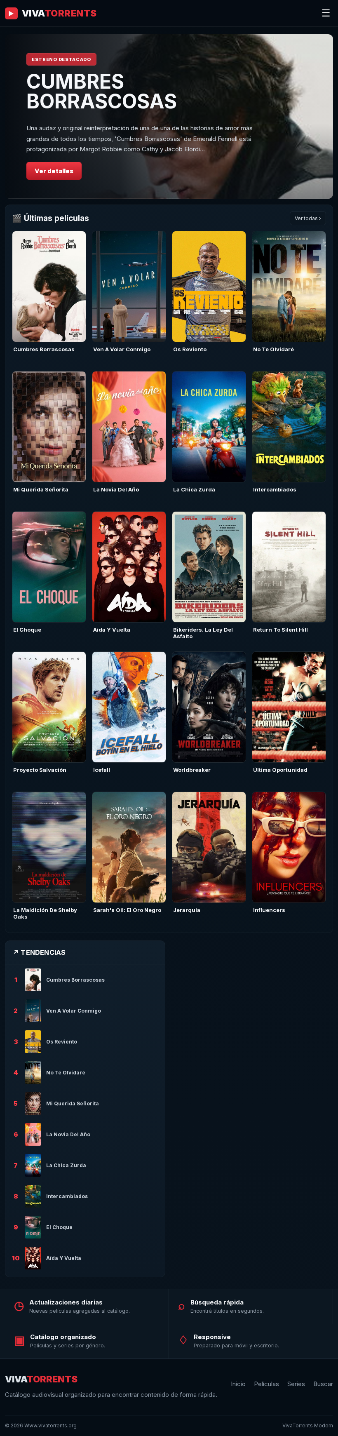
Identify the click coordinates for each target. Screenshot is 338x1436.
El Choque (27, 629)
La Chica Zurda (194, 489)
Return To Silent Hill (280, 629)
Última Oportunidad (280, 769)
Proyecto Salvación (39, 769)
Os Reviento (190, 349)
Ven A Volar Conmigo (121, 349)
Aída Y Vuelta (111, 629)
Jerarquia (186, 910)
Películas (266, 1384)
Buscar (323, 1384)
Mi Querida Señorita (40, 489)
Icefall (101, 769)
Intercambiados (274, 489)
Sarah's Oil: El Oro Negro (127, 910)
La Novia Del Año (116, 489)
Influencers (269, 910)
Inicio (238, 1384)
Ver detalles (54, 171)
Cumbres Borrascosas (44, 349)
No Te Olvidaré (273, 349)
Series (296, 1384)
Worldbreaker (192, 769)
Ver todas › (308, 218)
